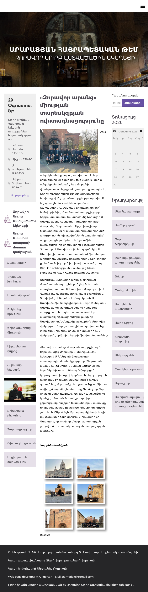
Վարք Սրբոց (124, 323)
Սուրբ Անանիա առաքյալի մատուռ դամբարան (22, 243)
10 (115, 161)
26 (130, 177)
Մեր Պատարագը (127, 211)
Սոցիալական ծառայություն (17, 460)
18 (122, 169)
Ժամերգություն (125, 225)
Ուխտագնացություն (21, 443)
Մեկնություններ (126, 355)
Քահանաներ (16, 263)
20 (137, 169)
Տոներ (119, 276)
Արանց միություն (19, 295)
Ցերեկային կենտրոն (15, 367)
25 (122, 177)
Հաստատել (132, 102)
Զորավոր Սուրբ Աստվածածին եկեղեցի (24, 219)
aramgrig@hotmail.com (77, 576)
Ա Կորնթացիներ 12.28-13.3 (22, 169)
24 (115, 177)
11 (122, 161)
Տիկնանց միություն (14, 312)
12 (130, 161)
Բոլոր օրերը (20, 195)
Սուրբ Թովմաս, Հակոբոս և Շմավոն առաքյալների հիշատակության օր (20, 129)
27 (137, 177)
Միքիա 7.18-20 (22, 159)
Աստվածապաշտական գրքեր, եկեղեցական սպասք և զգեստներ (129, 401)
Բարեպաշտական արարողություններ (128, 260)
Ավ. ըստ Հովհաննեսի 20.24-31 (21, 183)
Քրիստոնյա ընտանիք (15, 413)
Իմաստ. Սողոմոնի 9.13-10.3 (19, 149)
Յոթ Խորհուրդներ (124, 242)
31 (115, 185)
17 (115, 169)
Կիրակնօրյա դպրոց (16, 349)
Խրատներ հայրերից (122, 339)
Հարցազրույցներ (19, 429)
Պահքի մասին (125, 290)
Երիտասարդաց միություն (19, 330)
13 (137, 161)
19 (130, 169)
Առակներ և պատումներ (123, 307)
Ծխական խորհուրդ (14, 279)
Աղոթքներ (122, 383)
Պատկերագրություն (129, 369)
